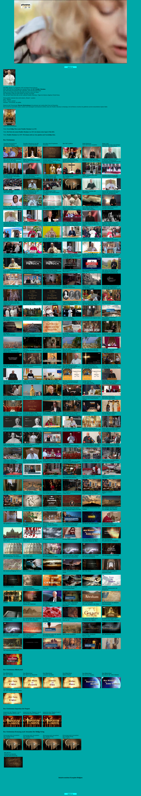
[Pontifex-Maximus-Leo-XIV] (9, 85)
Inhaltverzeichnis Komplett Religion (70, 777)
